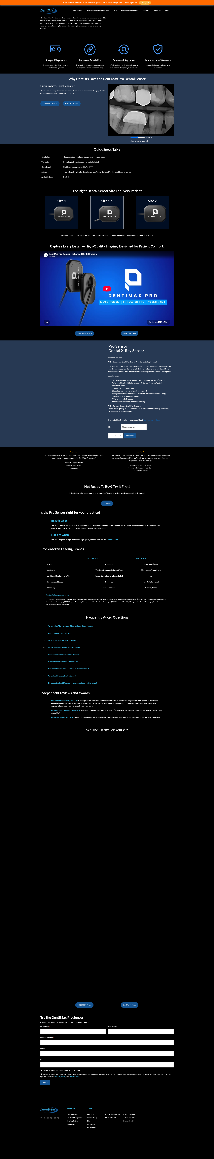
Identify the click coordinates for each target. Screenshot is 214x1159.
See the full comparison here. (57, 595)
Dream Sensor (112, 539)
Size (109, 427)
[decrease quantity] (111, 435)
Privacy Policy (60, 1076)
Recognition (91, 1127)
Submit (45, 1082)
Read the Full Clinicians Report (141, 42)
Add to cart (130, 435)
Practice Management (74, 1118)
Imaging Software (73, 1121)
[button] (107, 626)
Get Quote (145, 2)
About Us (90, 1114)
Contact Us (91, 1124)
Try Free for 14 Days (151, 420)
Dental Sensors (72, 1114)
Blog (88, 1121)
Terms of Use (74, 1076)
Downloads (71, 1124)
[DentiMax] (48, 11)
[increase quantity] (120, 435)
